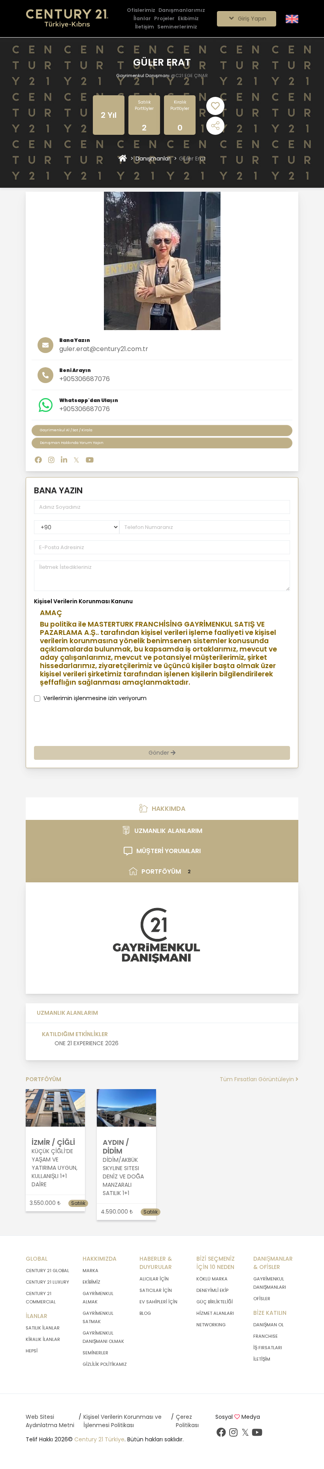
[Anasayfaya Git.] (67, 18)
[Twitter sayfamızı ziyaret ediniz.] (245, 1434)
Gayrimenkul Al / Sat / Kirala (66, 430)
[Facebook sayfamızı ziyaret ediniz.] (221, 1434)
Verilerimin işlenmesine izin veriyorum (95, 698)
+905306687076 (84, 378)
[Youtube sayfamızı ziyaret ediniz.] (257, 1434)
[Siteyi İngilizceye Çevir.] (292, 18)
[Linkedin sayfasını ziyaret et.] (64, 460)
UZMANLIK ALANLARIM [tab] (168, 830)
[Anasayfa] (123, 159)
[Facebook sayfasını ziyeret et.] (38, 460)
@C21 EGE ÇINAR (189, 75)
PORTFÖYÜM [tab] (165, 871)
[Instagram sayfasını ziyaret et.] (51, 460)
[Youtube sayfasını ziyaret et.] (90, 460)
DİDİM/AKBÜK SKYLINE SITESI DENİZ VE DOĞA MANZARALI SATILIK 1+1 (123, 1176)
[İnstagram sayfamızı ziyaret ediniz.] (233, 1434)
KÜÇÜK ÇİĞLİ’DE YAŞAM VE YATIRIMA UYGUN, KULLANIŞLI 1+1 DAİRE (54, 1167)
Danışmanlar (153, 158)
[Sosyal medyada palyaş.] (215, 126)
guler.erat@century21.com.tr (103, 348)
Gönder (160, 753)
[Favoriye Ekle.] (215, 106)
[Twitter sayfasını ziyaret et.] (76, 460)
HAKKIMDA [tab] (168, 808)
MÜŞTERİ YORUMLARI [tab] (168, 850)
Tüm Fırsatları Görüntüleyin (258, 1079)
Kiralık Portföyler (179, 105)
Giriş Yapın (251, 19)
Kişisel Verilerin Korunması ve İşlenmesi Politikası (122, 1421)
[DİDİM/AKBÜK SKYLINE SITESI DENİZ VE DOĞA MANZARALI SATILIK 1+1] (126, 1107)
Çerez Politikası (187, 1421)
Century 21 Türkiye (99, 1439)
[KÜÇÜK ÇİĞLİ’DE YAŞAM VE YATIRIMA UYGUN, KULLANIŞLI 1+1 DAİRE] (55, 1107)
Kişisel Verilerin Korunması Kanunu (83, 601)
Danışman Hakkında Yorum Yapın (72, 442)
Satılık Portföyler (144, 105)
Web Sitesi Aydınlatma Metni (50, 1421)
